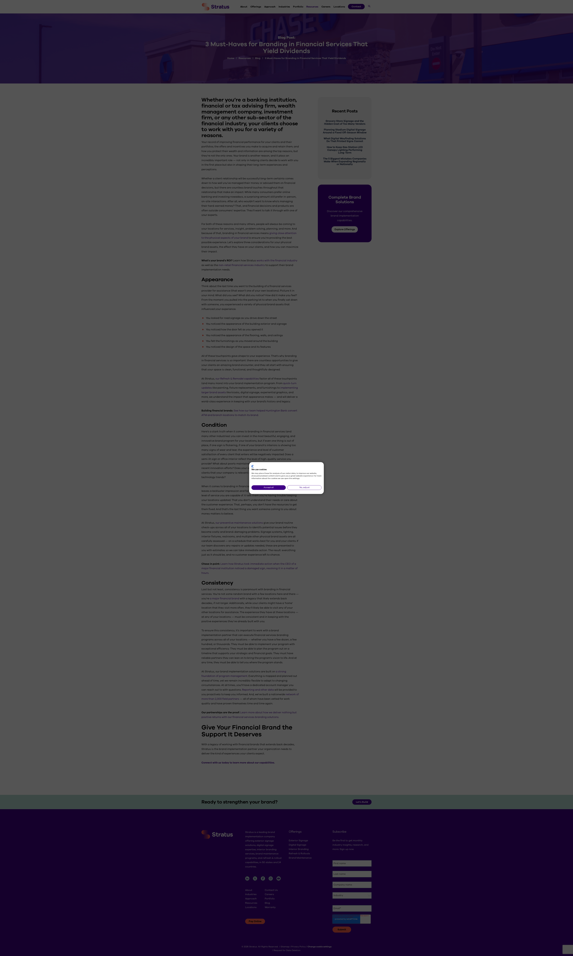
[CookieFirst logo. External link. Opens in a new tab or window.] (252, 466)
